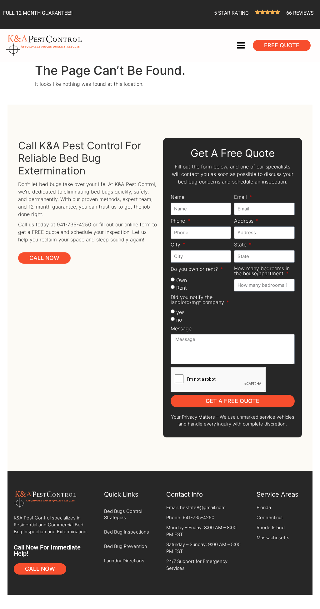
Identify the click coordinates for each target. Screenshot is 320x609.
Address (244, 221)
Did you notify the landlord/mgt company (198, 300)
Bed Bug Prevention (125, 546)
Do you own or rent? (195, 269)
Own (181, 280)
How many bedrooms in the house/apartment (262, 271)
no (179, 319)
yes (180, 312)
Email (241, 197)
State (241, 245)
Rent (181, 287)
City (176, 245)
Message (181, 329)
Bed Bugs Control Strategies (123, 514)
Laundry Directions (124, 561)
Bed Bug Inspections (126, 532)
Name (177, 197)
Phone (179, 221)
